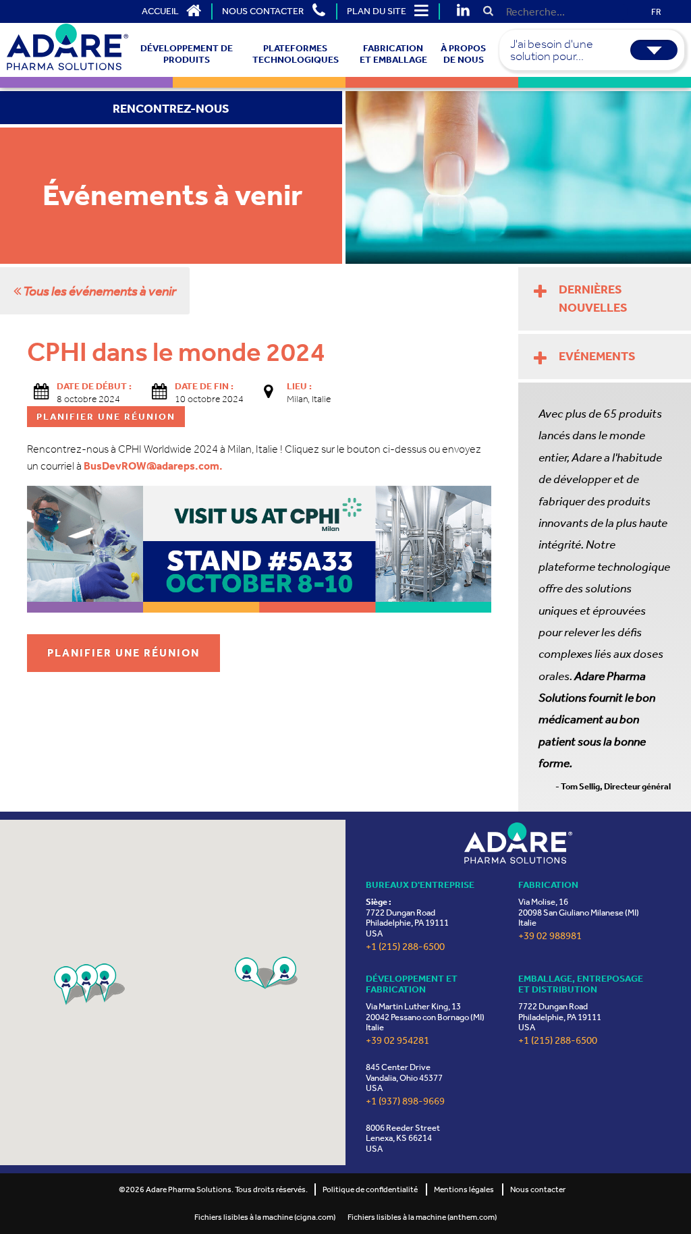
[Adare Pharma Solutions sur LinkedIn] (462, 11)
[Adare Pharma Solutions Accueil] (67, 47)
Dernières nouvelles (593, 298)
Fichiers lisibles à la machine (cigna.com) (264, 1217)
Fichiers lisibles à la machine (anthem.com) (422, 1217)
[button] (255, 973)
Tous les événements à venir (98, 291)
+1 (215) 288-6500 (405, 947)
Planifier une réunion (123, 652)
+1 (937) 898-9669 (405, 1101)
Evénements (597, 356)
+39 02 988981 (550, 936)
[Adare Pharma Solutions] (518, 843)
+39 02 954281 (397, 1041)
